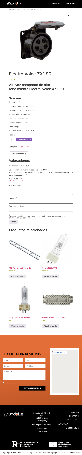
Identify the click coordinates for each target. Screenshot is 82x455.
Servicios (56, 3)
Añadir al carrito (24, 139)
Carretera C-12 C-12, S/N (41, 414)
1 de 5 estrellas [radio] (10, 181)
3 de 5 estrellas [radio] (16, 181)
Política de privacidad (63, 424)
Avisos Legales (72, 419)
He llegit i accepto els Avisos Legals (19, 383)
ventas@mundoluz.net (41, 425)
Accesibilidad (72, 428)
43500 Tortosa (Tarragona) (42, 419)
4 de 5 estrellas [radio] (19, 181)
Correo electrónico (17, 206)
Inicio (11, 9)
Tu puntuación (15, 179)
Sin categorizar (19, 9)
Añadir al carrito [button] (17, 276)
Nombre (13, 198)
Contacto (70, 3)
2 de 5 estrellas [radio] (13, 181)
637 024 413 (42, 431)
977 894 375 (42, 429)
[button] (69, 16)
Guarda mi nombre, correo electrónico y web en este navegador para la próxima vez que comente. (38, 217)
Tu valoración (15, 186)
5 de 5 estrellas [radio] (22, 181)
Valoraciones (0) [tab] (19, 154)
